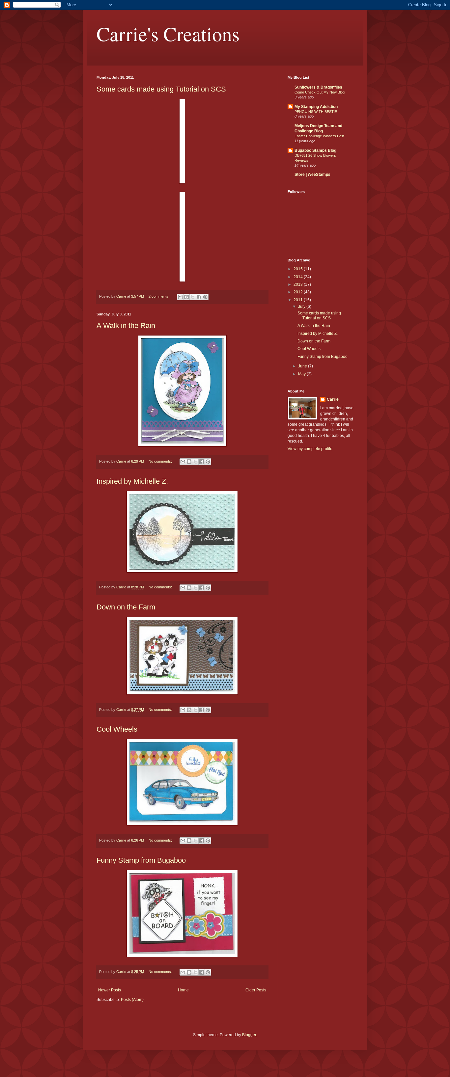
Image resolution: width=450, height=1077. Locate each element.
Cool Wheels (117, 729)
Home (183, 990)
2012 (299, 292)
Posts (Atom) (132, 999)
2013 (299, 284)
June (303, 366)
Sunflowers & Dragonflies (318, 87)
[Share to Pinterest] (205, 297)
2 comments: (159, 296)
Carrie (333, 399)
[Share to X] (192, 297)
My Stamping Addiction (316, 106)
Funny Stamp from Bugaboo (141, 860)
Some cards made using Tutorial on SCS (161, 89)
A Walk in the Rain (126, 325)
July (302, 306)
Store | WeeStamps (312, 174)
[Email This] (180, 297)
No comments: (161, 461)
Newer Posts (109, 990)
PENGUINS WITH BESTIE (316, 112)
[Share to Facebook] (199, 297)
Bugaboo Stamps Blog (315, 150)
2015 (299, 269)
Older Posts (255, 990)
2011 (299, 300)
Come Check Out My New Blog (320, 92)
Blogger (249, 1035)
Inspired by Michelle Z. (132, 481)
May (302, 374)
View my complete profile (310, 448)
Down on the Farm (126, 607)
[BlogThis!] (186, 297)
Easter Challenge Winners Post (319, 136)
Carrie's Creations (168, 33)
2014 (299, 277)
